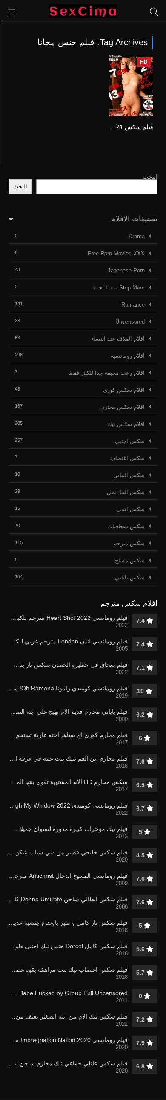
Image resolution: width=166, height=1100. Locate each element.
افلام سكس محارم (123, 407)
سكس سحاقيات (126, 526)
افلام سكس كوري (124, 390)
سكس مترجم (129, 543)
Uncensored (130, 321)
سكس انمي (131, 509)
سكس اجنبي (130, 441)
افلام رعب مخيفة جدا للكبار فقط (107, 373)
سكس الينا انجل (126, 492)
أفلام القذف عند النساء (118, 339)
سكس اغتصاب (127, 458)
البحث (150, 176)
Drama (137, 236)
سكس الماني (129, 475)
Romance (133, 304)
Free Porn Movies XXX (116, 253)
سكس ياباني (130, 577)
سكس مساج (130, 560)
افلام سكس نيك (126, 424)
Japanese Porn (126, 270)
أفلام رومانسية (128, 356)
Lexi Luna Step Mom (119, 287)
